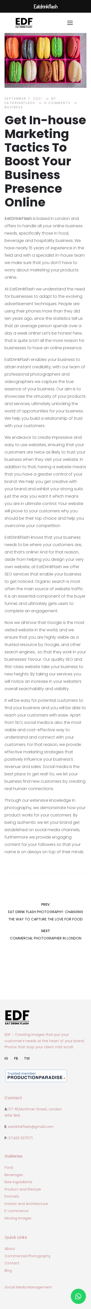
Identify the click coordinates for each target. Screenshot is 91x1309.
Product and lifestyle (23, 1189)
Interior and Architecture (26, 1203)
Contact (12, 1263)
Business (14, 107)
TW (27, 1058)
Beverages (14, 1174)
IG (6, 1058)
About (10, 1248)
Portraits (12, 1196)
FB (16, 1058)
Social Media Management (28, 1287)
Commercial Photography (28, 1256)
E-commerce (17, 1210)
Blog (8, 1270)
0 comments (57, 103)
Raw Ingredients (18, 1181)
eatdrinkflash (20, 103)
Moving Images (18, 1218)
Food (9, 1167)
